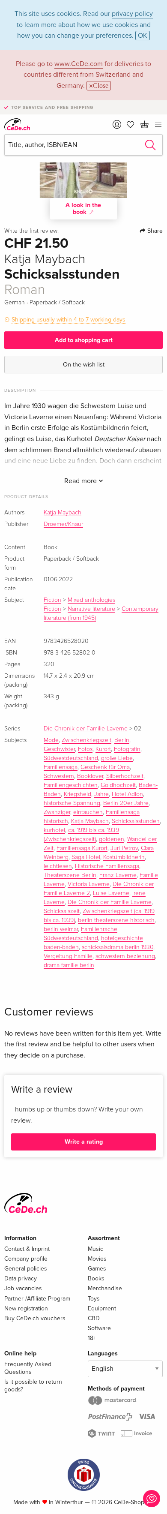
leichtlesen (58, 866)
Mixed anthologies (91, 600)
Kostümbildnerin (124, 857)
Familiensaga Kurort (82, 848)
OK (142, 35)
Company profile (26, 1258)
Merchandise (105, 1288)
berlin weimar (61, 929)
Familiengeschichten (71, 785)
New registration (26, 1308)
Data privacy (20, 1278)
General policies (25, 1268)
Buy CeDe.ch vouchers (35, 1318)
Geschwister (59, 749)
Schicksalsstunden (136, 821)
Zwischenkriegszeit (86, 740)
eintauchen (88, 812)
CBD (94, 1318)
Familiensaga (61, 767)
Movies (97, 1258)
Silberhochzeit (124, 776)
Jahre (101, 794)
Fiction (52, 600)
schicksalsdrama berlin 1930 (117, 947)
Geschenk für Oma (105, 767)
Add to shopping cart (84, 340)
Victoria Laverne (89, 884)
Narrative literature (91, 609)
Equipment (102, 1308)
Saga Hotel (86, 857)
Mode (51, 740)
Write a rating (84, 1141)
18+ (92, 1338)
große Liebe (117, 758)
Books (96, 1278)
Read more (81, 481)
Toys (94, 1298)
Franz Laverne (118, 875)
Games (97, 1268)
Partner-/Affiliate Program (37, 1298)
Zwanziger (57, 812)
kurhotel (54, 830)
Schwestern (59, 776)
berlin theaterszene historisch (116, 920)
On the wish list (83, 364)
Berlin (121, 740)
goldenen (111, 839)
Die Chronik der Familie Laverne (86, 729)
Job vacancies (23, 1288)
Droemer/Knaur (63, 524)
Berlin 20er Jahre (126, 803)
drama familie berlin (69, 965)
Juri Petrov (124, 848)
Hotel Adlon (127, 794)
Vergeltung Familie (68, 956)
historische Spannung (72, 803)
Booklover (90, 776)
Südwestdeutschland (71, 758)
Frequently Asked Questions (27, 1368)
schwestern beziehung (125, 956)
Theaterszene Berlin (70, 875)
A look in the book (83, 208)
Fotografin (127, 749)
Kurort (103, 749)
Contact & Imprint (27, 1249)
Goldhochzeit (118, 785)
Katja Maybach (62, 513)
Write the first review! (31, 231)
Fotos (85, 749)
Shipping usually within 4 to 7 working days (68, 319)
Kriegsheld (77, 794)
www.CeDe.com (78, 64)
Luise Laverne (111, 893)
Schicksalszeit (62, 911)
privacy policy (132, 13)
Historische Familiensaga (107, 866)
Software (99, 1328)
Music (95, 1249)
